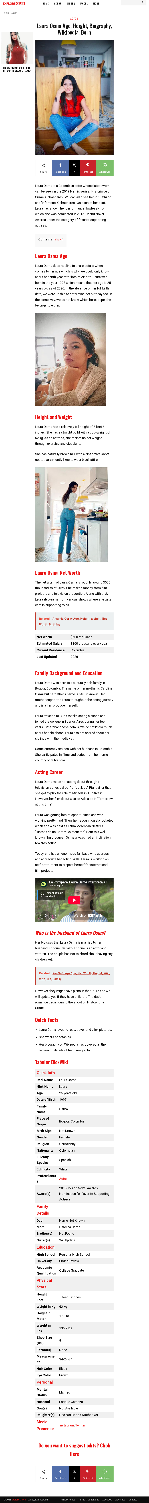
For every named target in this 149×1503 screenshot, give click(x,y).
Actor (14, 12)
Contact (133, 1499)
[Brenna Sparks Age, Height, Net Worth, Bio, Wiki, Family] (17, 48)
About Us (107, 1499)
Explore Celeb (19, 1499)
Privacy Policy (68, 1499)
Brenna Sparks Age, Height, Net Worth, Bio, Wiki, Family (17, 69)
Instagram (66, 1425)
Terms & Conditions (88, 1499)
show (58, 239)
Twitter (80, 1425)
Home (6, 12)
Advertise (120, 1499)
